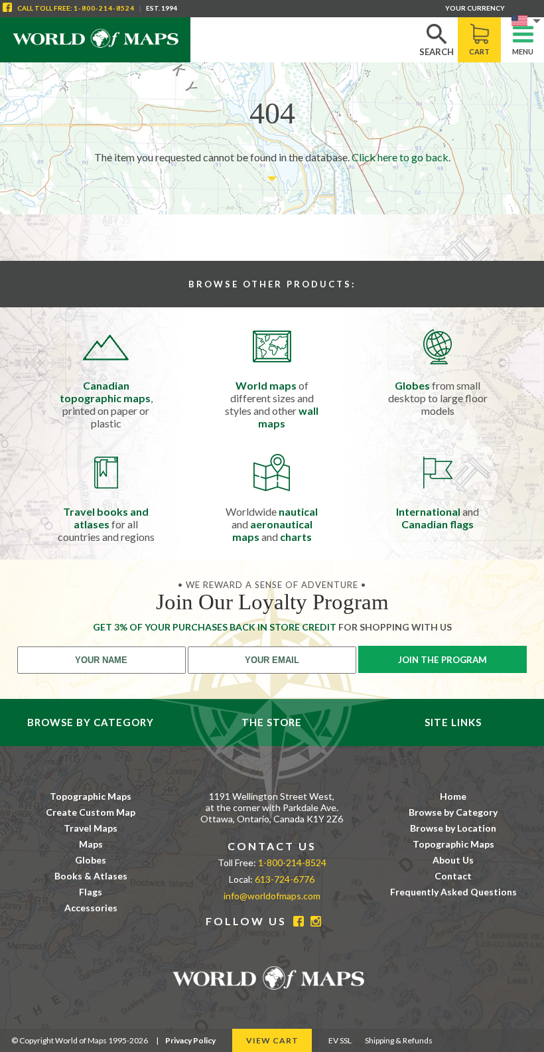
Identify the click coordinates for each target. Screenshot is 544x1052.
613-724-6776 (284, 879)
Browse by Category (453, 812)
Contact (453, 875)
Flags (90, 891)
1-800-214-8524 (104, 8)
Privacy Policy (190, 1040)
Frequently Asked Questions (453, 891)
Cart (479, 51)
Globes (90, 859)
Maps (91, 844)
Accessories (90, 907)
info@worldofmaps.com (272, 895)
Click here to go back (400, 157)
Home (453, 796)
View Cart (272, 1040)
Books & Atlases (90, 875)
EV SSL (340, 1040)
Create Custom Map (90, 812)
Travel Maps (90, 828)
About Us (453, 859)
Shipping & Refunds (399, 1040)
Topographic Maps (90, 796)
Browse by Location (453, 828)
